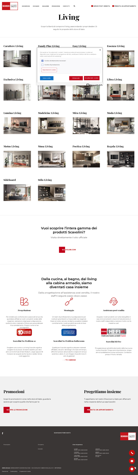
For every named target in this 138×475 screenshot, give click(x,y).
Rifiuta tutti (76, 78)
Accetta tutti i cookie (91, 78)
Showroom (26, 6)
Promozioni (56, 6)
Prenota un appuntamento (100, 410)
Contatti (66, 6)
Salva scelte (47, 78)
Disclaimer (5, 471)
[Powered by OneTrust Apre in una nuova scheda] (94, 84)
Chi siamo (36, 6)
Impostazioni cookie (25, 471)
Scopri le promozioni (17, 410)
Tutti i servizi (69, 360)
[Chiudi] (100, 50)
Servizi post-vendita (101, 6)
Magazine (45, 6)
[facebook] (3, 434)
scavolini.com (69, 250)
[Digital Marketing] (135, 468)
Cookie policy (13, 471)
